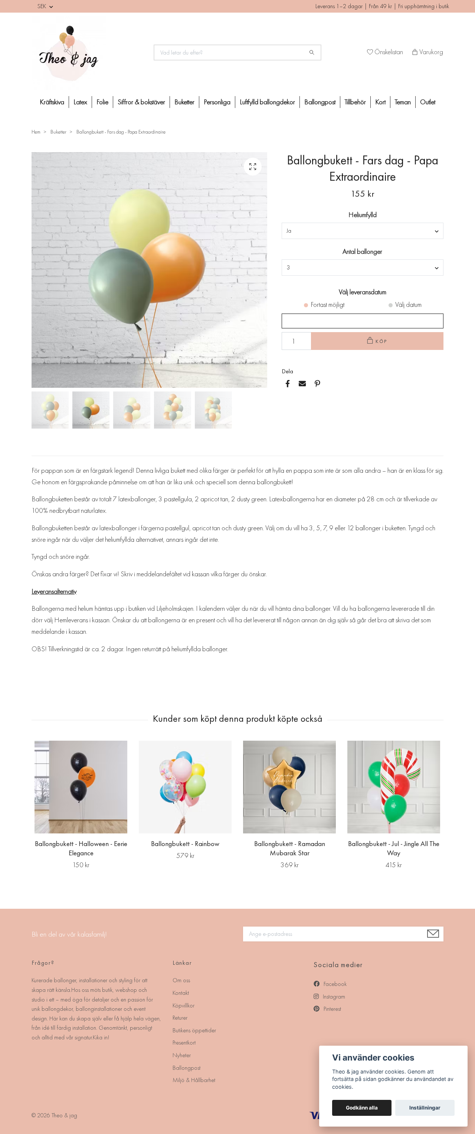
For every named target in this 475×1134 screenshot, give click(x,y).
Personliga (217, 101)
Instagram (333, 996)
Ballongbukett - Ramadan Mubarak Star (289, 848)
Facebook (334, 984)
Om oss (181, 980)
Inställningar (424, 1108)
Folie (102, 101)
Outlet (427, 101)
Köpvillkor (183, 1005)
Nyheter (182, 1055)
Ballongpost (319, 101)
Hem (36, 131)
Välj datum (408, 304)
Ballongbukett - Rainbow (185, 843)
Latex (80, 101)
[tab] (40, 449)
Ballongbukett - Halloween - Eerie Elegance (81, 848)
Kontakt (181, 993)
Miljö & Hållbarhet (194, 1080)
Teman (403, 101)
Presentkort (184, 1042)
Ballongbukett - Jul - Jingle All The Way (393, 848)
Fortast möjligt (327, 304)
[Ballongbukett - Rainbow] (185, 787)
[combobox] (362, 231)
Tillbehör (355, 101)
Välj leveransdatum (362, 291)
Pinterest (331, 1009)
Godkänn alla (362, 1108)
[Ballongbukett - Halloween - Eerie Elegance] (81, 787)
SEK (42, 6)
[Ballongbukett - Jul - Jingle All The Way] (393, 787)
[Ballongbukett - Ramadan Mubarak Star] (289, 787)
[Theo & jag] (88, 53)
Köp (382, 341)
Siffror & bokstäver (141, 101)
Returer (180, 1018)
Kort (380, 101)
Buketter (184, 101)
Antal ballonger (362, 251)
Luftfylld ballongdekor (267, 101)
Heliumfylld (362, 214)
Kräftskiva (52, 101)
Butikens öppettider (194, 1030)
